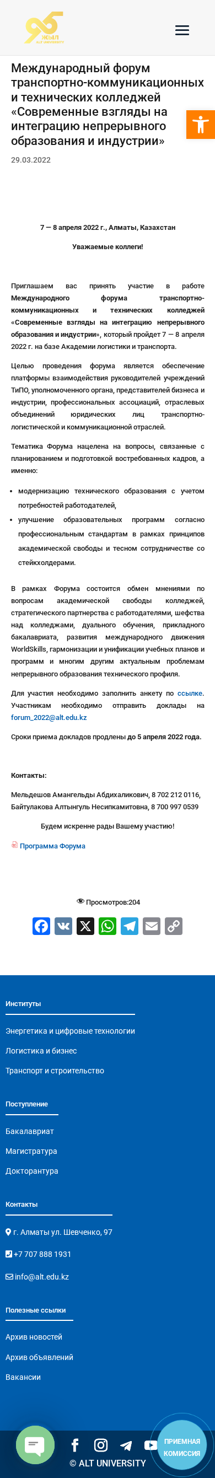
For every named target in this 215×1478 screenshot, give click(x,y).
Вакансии (23, 1377)
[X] (85, 927)
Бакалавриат (30, 1131)
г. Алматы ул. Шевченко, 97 (62, 1232)
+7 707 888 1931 (42, 1254)
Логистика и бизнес (41, 1050)
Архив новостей (34, 1336)
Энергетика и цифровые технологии (70, 1030)
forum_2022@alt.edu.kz (49, 717)
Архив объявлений (39, 1357)
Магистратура (31, 1151)
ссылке (190, 693)
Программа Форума (48, 846)
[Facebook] (41, 927)
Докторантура (32, 1171)
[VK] (63, 927)
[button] (200, 124)
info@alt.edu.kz (41, 1276)
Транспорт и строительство (55, 1070)
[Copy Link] (174, 927)
